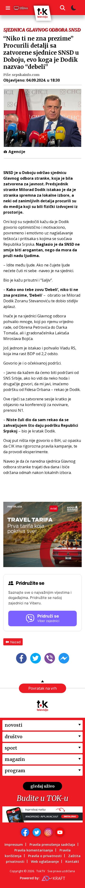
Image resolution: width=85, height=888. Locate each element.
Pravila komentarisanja (33, 850)
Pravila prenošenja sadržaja (52, 844)
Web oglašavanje (45, 861)
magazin (15, 759)
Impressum (13, 844)
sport (11, 748)
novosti (13, 725)
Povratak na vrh (42, 688)
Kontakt (72, 861)
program (15, 770)
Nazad (15, 641)
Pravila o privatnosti (45, 856)
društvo (13, 736)
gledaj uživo (42, 786)
